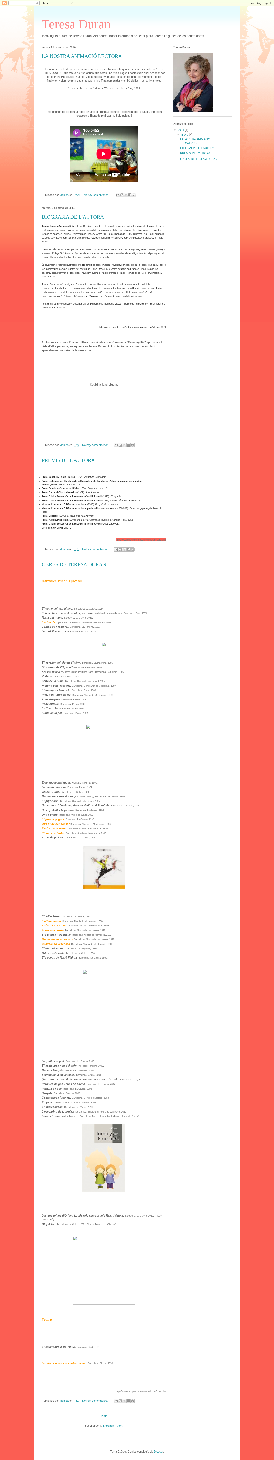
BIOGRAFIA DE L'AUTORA (73, 217)
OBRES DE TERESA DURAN (74, 564)
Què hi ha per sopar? (56, 823)
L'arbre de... (50, 622)
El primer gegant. (53, 819)
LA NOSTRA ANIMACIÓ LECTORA (82, 56)
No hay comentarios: (97, 194)
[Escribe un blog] (122, 195)
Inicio (104, 1415)
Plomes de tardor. (53, 833)
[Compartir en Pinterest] (134, 195)
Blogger (158, 1451)
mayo (185, 134)
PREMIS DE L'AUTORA (68, 460)
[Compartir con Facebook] (130, 195)
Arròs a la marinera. (55, 925)
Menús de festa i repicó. (57, 939)
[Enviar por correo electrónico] (118, 195)
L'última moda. (52, 921)
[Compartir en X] (126, 195)
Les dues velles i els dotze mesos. (64, 1363)
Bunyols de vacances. (56, 943)
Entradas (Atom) (113, 1425)
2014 (181, 130)
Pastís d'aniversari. (54, 828)
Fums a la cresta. (53, 930)
